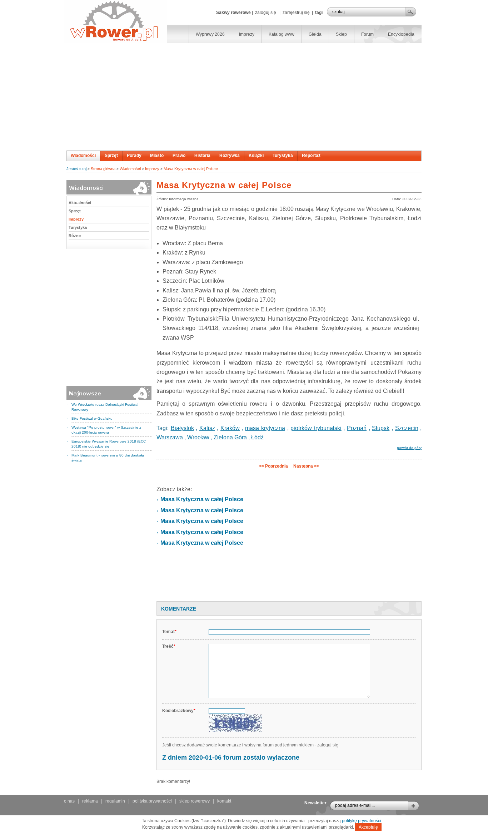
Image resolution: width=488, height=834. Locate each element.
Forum (367, 34)
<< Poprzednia (273, 466)
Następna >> (306, 466)
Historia (202, 155)
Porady (134, 155)
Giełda (315, 34)
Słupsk (380, 428)
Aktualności (80, 203)
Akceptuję (368, 827)
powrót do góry (409, 448)
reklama (90, 801)
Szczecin (406, 428)
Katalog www (281, 34)
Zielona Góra (230, 437)
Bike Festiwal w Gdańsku (92, 418)
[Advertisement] (244, 97)
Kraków (230, 428)
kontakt (224, 801)
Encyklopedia (401, 34)
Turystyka (283, 155)
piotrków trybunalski (316, 428)
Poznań (357, 428)
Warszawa (169, 437)
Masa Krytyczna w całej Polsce (191, 169)
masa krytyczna (265, 428)
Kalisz (207, 428)
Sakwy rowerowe (233, 12)
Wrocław (198, 437)
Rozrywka (229, 155)
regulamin (115, 801)
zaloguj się (265, 12)
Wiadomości (83, 155)
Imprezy (246, 34)
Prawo (179, 155)
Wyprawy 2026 (210, 34)
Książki (256, 155)
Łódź (257, 437)
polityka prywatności (152, 801)
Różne (75, 235)
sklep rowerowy (194, 801)
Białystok (182, 428)
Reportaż (311, 155)
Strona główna (103, 169)
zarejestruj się (296, 12)
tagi (319, 12)
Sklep (341, 34)
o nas (69, 801)
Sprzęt (111, 155)
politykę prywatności (361, 820)
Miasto (157, 155)
